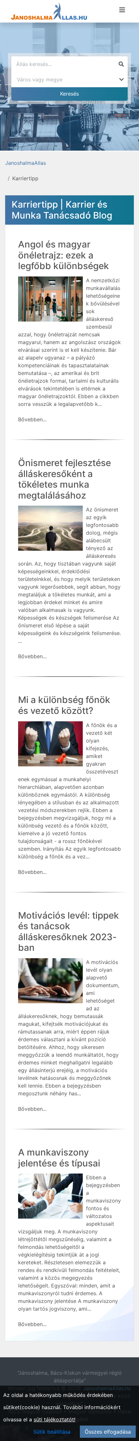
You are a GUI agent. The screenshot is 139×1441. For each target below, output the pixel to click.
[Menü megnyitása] (122, 10)
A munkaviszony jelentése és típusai (59, 1158)
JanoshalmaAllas (25, 163)
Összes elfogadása (108, 1431)
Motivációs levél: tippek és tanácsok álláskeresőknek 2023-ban (68, 931)
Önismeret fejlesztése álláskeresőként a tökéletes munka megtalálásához (64, 479)
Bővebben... (32, 419)
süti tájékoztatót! (54, 1419)
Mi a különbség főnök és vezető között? (64, 705)
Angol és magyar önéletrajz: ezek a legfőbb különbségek (63, 255)
